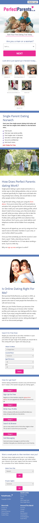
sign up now (12, 247)
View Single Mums (25, 502)
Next (19, 53)
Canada (22, 509)
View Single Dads (24, 500)
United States (23, 515)
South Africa (23, 518)
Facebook (3, 509)
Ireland (22, 511)
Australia (22, 507)
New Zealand (23, 513)
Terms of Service (5, 511)
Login (21, 498)
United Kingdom (24, 517)
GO (19, 475)
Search (19, 371)
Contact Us (4, 507)
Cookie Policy (4, 515)
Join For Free (23, 495)
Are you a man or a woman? (20, 41)
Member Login (32, 2)
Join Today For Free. (9, 145)
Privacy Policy (5, 513)
